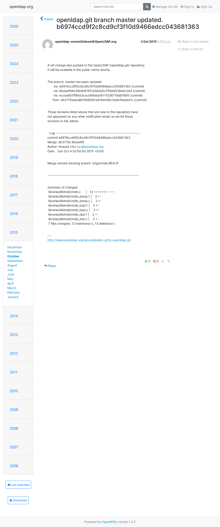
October (13, 256)
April (10, 283)
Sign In (188, 6)
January (13, 297)
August (12, 265)
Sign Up (206, 6)
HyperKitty (109, 522)
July (10, 270)
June (10, 274)
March (11, 288)
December (14, 247)
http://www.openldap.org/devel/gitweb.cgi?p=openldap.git (89, 240)
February (13, 292)
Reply (51, 265)
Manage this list (166, 6)
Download (19, 500)
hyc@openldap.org (90, 146)
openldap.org (21, 6)
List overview (19, 485)
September (15, 261)
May (10, 279)
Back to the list (192, 49)
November (14, 251)
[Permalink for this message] (168, 261)
